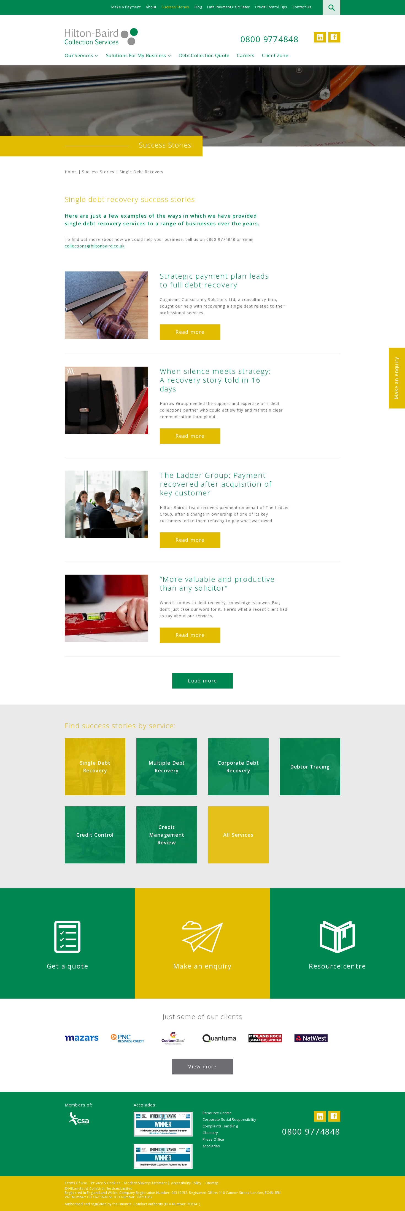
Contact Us (302, 6)
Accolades (211, 1145)
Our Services (79, 55)
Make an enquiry (396, 378)
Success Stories (175, 6)
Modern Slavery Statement (145, 1183)
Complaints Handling (220, 1126)
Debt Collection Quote (204, 55)
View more (202, 1066)
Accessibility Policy (186, 1183)
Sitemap (212, 1183)
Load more (202, 680)
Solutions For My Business (136, 55)
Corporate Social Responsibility (229, 1119)
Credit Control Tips (271, 6)
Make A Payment (126, 6)
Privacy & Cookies (105, 1183)
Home (71, 171)
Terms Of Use (76, 1183)
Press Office (213, 1139)
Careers (245, 55)
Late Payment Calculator (228, 6)
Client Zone (275, 55)
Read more (189, 332)
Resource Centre (217, 1112)
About (151, 6)
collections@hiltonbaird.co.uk (95, 246)
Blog (198, 6)
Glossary (210, 1132)
